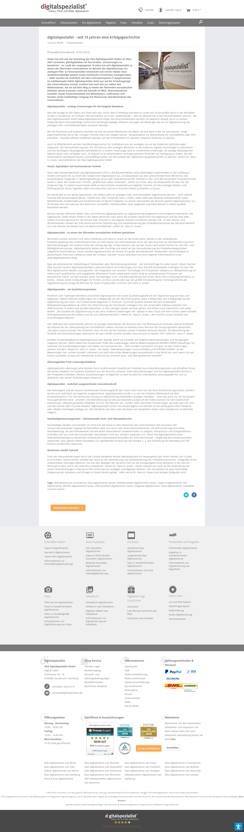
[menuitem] (146, 10)
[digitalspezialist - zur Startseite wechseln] (65, 9)
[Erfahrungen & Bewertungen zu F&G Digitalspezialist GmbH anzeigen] (100, 738)
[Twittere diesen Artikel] (187, 495)
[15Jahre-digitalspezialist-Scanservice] (167, 70)
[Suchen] (201, 22)
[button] (238, 826)
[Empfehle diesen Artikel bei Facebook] (194, 495)
